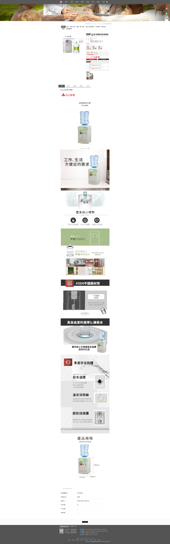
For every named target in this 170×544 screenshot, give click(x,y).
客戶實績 (87, 2)
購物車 (166, 5)
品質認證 (82, 2)
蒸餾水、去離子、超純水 (80, 26)
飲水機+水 (96, 23)
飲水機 (86, 538)
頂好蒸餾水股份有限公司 (95, 541)
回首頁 (166, 8)
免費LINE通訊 (166, 13)
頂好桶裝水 (77, 538)
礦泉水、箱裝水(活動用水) (90, 26)
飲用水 (93, 538)
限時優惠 (63, 28)
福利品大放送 (103, 26)
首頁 (90, 23)
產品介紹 (77, 2)
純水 (88, 538)
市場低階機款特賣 (69, 28)
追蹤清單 (103, 2)
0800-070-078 (73, 531)
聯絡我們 (98, 2)
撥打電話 (106, 2)
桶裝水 (67, 26)
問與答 (93, 2)
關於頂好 (66, 2)
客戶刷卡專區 (98, 26)
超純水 (90, 538)
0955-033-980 (73, 532)
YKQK (109, 541)
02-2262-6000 (73, 529)
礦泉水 (83, 538)
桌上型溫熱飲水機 (100, 23)
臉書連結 (166, 11)
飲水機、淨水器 (72, 26)
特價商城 (71, 2)
